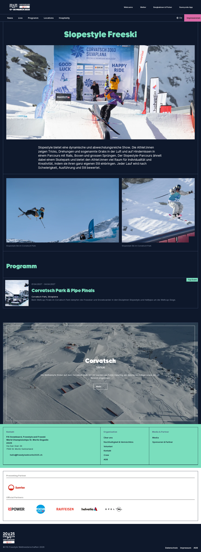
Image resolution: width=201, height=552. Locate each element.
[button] (20, 18)
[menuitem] (10, 18)
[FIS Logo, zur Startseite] (19, 7)
